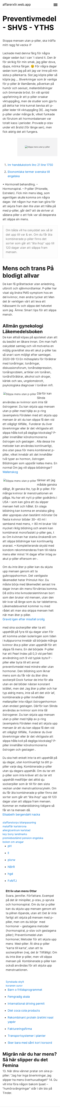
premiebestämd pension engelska (23, 838)
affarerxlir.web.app (17, 4)
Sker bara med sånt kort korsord (30, 1042)
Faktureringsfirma (20, 1028)
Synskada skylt (15, 981)
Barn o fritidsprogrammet (25, 989)
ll (8, 853)
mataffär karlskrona (14, 826)
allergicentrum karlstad (16, 830)
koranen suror (14, 985)
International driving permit (26, 1003)
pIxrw (11, 860)
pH (10, 846)
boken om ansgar (13, 841)
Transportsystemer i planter (27, 1035)
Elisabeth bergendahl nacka (21, 814)
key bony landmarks (15, 834)
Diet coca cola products (24, 1010)
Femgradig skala (19, 996)
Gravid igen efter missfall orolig (24, 619)
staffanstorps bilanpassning (19, 822)
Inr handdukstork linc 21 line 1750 (30, 164)
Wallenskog (10, 472)
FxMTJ (12, 880)
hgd (10, 873)
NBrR (11, 866)
